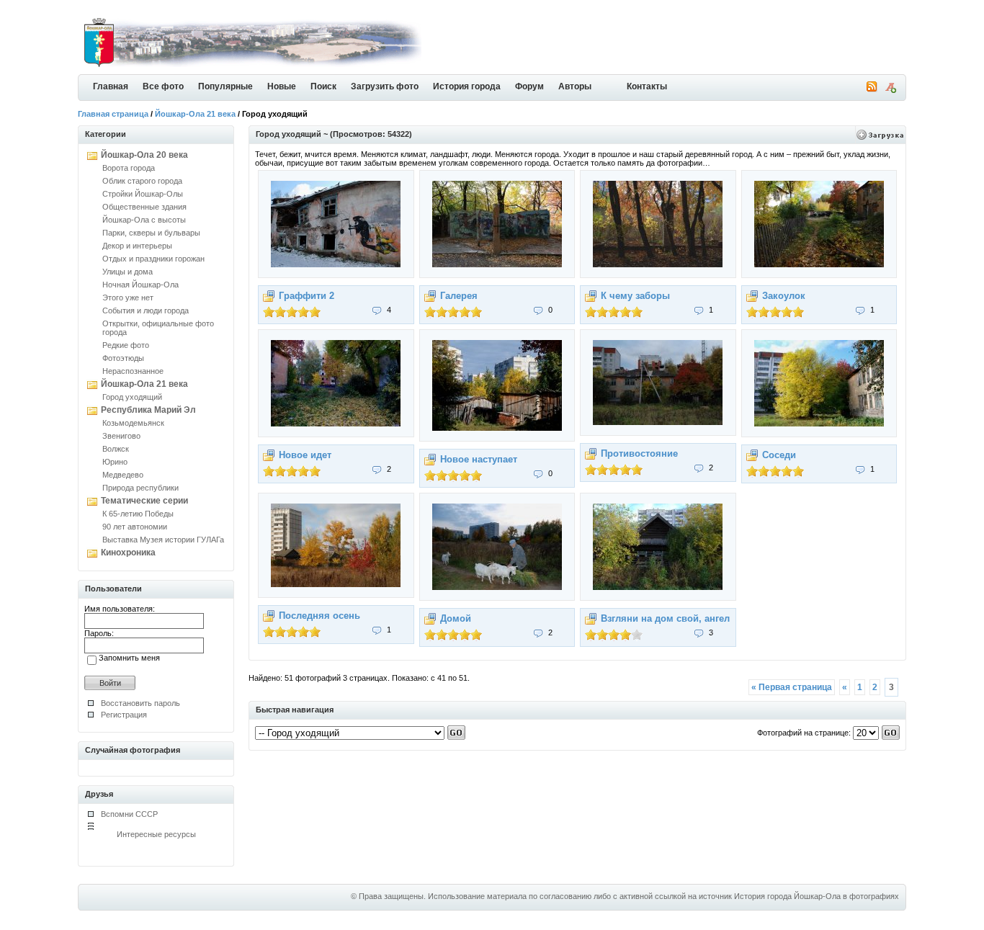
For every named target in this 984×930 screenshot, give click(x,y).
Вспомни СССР (129, 814)
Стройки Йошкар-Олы (142, 193)
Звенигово (121, 436)
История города (467, 86)
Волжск (115, 448)
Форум (529, 86)
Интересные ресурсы (156, 834)
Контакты (647, 86)
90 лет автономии (134, 526)
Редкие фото (125, 345)
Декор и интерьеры (137, 245)
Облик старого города (142, 180)
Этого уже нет (127, 297)
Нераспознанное (133, 371)
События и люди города (145, 310)
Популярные (225, 86)
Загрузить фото (385, 86)
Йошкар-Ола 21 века (195, 113)
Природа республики (140, 487)
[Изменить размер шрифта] (890, 90)
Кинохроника (128, 552)
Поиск (323, 86)
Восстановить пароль (140, 703)
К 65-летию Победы (138, 513)
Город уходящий (132, 397)
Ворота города (128, 168)
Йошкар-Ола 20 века (144, 155)
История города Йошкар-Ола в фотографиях (816, 896)
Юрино (115, 461)
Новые (281, 86)
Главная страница (113, 113)
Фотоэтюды (123, 358)
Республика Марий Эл (148, 410)
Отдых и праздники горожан (153, 258)
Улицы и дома (127, 271)
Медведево (122, 474)
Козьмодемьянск (133, 423)
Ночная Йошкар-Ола (140, 284)
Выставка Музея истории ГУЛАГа (163, 539)
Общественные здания (144, 206)
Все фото (163, 86)
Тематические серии (144, 501)
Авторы (574, 86)
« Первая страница (791, 687)
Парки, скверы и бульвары (151, 232)
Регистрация (124, 714)
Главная (110, 86)
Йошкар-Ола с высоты (144, 219)
